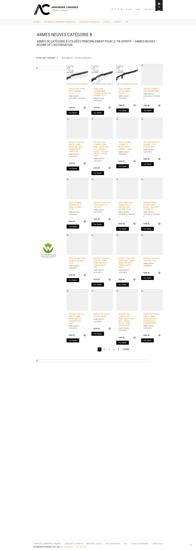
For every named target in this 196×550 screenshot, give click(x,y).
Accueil (129, 9)
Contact (117, 22)
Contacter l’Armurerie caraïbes (47, 544)
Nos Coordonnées (112, 544)
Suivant (126, 349)
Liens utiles (157, 544)
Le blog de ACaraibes (88, 22)
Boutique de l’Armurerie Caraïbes (58, 22)
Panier (138, 9)
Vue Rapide (73, 113)
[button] (85, 107)
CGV (125, 544)
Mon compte (148, 9)
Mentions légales (94, 544)
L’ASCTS (107, 22)
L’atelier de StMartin (74, 544)
